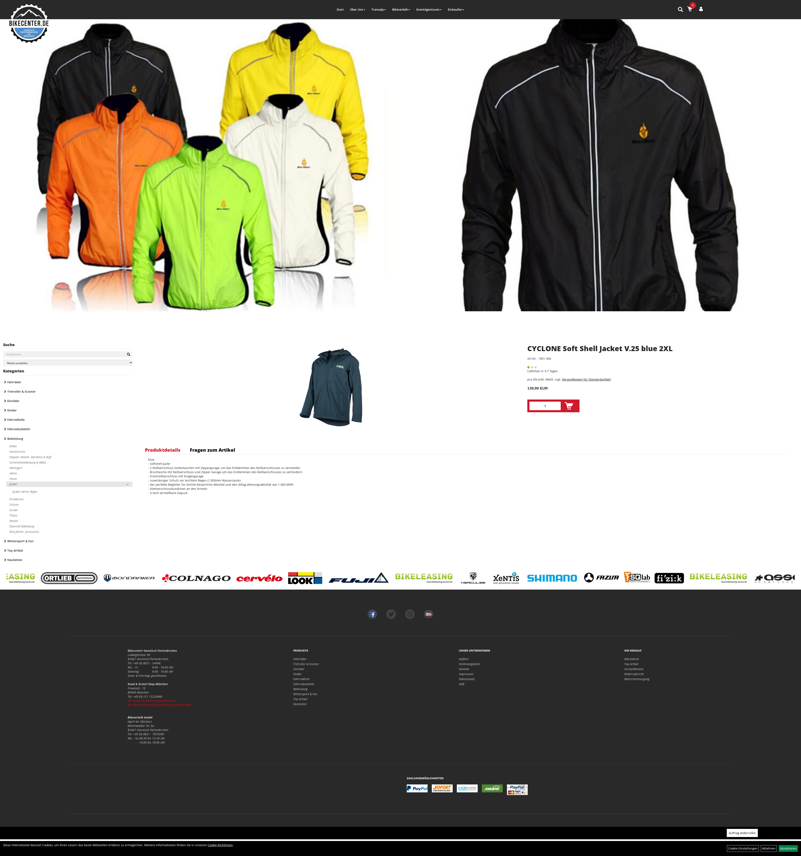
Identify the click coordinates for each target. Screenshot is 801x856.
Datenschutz (467, 679)
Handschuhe (17, 452)
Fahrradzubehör (18, 429)
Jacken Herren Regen (25, 492)
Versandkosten (634, 669)
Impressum (466, 674)
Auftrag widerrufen (742, 833)
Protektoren (16, 499)
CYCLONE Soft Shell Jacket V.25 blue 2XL (600, 348)
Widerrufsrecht (634, 674)
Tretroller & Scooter (21, 391)
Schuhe (13, 505)
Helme (13, 473)
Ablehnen (769, 848)
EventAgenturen (428, 9)
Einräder (13, 401)
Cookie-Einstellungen (743, 848)
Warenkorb (631, 659)
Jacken (13, 484)
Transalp (378, 9)
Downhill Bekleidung (21, 526)
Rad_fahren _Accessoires (24, 532)
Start (340, 9)
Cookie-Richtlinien (220, 845)
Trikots (13, 515)
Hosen (13, 479)
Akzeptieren (788, 848)
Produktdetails (162, 450)
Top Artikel (15, 550)
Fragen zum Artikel (212, 450)
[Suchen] (128, 354)
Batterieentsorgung (636, 679)
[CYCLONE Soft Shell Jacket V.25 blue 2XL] (331, 387)
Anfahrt (464, 659)
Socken (13, 510)
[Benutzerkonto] (701, 8)
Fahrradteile (16, 420)
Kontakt (464, 669)
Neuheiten (14, 560)
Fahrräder (14, 382)
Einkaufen (455, 9)
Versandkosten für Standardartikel (586, 379)
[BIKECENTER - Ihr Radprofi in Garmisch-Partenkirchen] (29, 23)
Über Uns (356, 9)
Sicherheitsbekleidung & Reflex (27, 462)
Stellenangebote (469, 664)
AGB (461, 684)
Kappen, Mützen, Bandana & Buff (30, 457)
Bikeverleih (400, 9)
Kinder (12, 410)
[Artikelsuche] (680, 9)
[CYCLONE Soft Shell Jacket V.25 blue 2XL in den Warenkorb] (568, 406)
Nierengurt (15, 468)
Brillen (13, 446)
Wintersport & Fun (20, 541)
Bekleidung (15, 439)
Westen (13, 521)
